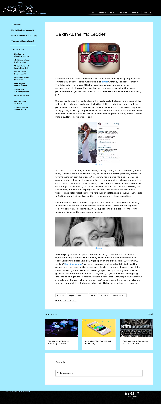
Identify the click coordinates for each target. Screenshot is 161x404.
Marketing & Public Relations (66, 301)
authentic (60, 295)
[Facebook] (132, 393)
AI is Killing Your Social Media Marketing (98, 342)
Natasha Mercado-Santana (21, 391)
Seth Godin (82, 295)
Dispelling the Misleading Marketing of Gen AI (59, 342)
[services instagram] (137, 393)
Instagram (104, 295)
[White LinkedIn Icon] (127, 393)
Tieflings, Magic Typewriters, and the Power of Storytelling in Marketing (136, 342)
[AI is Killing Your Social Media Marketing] (99, 328)
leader (93, 295)
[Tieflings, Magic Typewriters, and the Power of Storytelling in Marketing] (136, 328)
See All (150, 314)
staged (71, 295)
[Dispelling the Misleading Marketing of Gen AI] (61, 328)
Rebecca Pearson (118, 295)
